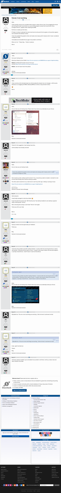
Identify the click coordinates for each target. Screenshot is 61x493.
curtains (55, 449)
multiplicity (39, 444)
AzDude (6, 60)
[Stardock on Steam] (51, 433)
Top (58, 53)
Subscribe (57, 485)
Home (3, 15)
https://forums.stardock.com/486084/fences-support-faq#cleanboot (27, 184)
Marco (13, 44)
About (36, 469)
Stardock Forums (27, 19)
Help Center (54, 469)
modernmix (34, 450)
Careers (36, 474)
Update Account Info (55, 477)
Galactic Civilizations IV (21, 472)
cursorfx (48, 447)
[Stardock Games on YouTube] (44, 433)
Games (18, 1)
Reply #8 (13, 246)
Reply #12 (13, 357)
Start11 (2, 472)
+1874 (6, 117)
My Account (54, 470)
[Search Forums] (59, 1)
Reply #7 (13, 222)
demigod (53, 447)
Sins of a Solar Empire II (21, 474)
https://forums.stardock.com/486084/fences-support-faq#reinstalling (42, 60)
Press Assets (37, 477)
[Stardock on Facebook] (42, 433)
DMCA (35, 491)
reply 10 (20, 337)
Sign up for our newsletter (32, 485)
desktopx (48, 445)
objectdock (34, 444)
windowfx (34, 449)
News (29, 1)
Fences (14, 15)
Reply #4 (13, 142)
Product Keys (54, 474)
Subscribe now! (15, 436)
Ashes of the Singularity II (21, 469)
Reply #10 (13, 312)
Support (37, 1)
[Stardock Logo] (5, 1)
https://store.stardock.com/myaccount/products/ (27, 64)
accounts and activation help (37, 445)
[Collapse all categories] (59, 397)
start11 (40, 447)
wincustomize (54, 445)
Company (37, 467)
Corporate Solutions (4, 470)
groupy (44, 444)
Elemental (19, 470)
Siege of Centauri (20, 480)
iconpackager (35, 447)
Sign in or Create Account (19, 390)
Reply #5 (13, 162)
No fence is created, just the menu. (19, 29)
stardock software (54, 442)
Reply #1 (13, 53)
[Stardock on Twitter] (40, 433)
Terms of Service (29, 491)
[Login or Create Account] (55, 1)
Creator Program (38, 478)
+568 (6, 66)
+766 (6, 175)
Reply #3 (13, 104)
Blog (33, 1)
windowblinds (38, 442)
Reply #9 (13, 267)
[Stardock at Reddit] (41, 435)
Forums (36, 482)
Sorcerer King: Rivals (21, 482)
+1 (5, 30)
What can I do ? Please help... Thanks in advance (23, 42)
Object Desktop (3, 469)
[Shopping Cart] (57, 1)
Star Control (19, 475)
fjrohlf (5, 364)
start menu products (45, 442)
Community (23, 1)
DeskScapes (3, 475)
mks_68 (6, 24)
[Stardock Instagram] (49, 433)
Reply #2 (13, 78)
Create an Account (55, 472)
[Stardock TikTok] (45, 435)
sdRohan (5, 169)
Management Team (38, 472)
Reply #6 (13, 193)
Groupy (2, 478)
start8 (48, 444)
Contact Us (37, 480)
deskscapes (52, 444)
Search (10, 7)
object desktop (39, 449)
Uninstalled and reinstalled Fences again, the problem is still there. (27, 39)
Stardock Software (8, 15)
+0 (5, 261)
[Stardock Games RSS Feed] (50, 435)
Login (14, 7)
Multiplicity (3, 477)
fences (34, 442)
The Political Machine (21, 477)
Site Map (38, 491)
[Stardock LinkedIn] (48, 435)
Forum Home (5, 7)
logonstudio (50, 449)
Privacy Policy (23, 491)
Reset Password (54, 475)
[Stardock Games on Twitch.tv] (47, 433)
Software (13, 1)
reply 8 (19, 272)
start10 (44, 445)
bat (6, 253)
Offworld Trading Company (22, 478)
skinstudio (44, 447)
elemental (45, 449)
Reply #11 (13, 333)
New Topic (55, 5)
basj (6, 111)
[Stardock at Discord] (43, 435)
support (39, 450)
